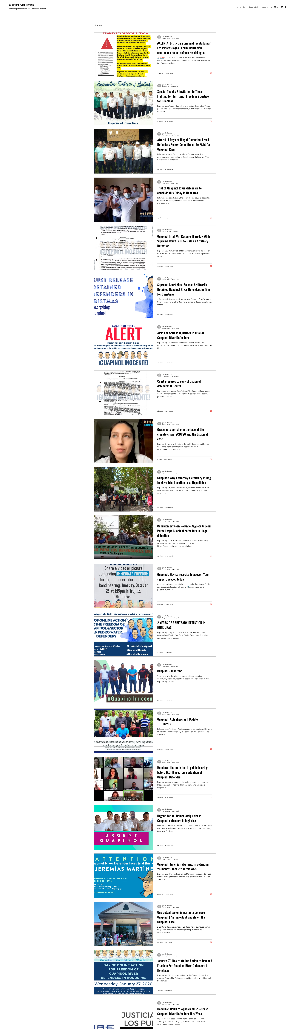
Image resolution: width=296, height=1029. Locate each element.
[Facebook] (285, 7)
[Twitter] (282, 7)
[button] (213, 26)
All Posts (98, 25)
